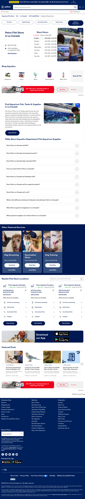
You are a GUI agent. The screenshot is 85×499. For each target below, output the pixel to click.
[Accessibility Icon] (12, 479)
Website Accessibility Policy (10, 419)
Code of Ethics (62, 407)
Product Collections (38, 428)
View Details (10, 323)
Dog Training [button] (59, 22)
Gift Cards (61, 419)
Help (2, 414)
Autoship (34, 421)
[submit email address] (21, 433)
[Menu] (2, 7)
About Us (61, 405)
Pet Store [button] (9, 22)
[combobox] (66, 279)
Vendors (60, 412)
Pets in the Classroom (38, 430)
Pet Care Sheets (37, 426)
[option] (12, 252)
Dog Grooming (36, 405)
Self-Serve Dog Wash (38, 409)
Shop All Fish (12, 133)
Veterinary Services (38, 414)
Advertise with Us (63, 428)
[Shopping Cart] (83, 7)
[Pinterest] (9, 454)
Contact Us (4, 416)
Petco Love (61, 416)
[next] (82, 364)
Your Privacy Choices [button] (37, 475)
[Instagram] (13, 454)
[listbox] (42, 252)
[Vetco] (4, 469)
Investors (61, 423)
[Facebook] (2, 454)
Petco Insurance (37, 416)
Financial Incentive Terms (9, 448)
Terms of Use (12, 447)
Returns (3, 402)
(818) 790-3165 (12, 45)
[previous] (3, 364)
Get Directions (12, 53)
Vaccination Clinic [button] (42, 22)
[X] (6, 454)
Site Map (52, 475)
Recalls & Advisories (7, 409)
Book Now (12, 265)
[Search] (75, 7)
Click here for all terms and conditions (59, 494)
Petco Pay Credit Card (39, 407)
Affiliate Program (63, 414)
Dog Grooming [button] (26, 22)
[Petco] (8, 7)
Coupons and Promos (65, 421)
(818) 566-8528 (63, 294)
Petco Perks (35, 402)
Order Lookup (5, 407)
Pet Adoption (36, 419)
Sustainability (62, 426)
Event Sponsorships (64, 409)
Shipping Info (5, 405)
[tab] (42, 145)
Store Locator (5, 412)
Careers (60, 402)
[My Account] (80, 7)
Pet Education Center (38, 423)
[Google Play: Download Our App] (17, 462)
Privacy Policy (24, 475)
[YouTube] (16, 454)
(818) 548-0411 (7, 294)
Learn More (11, 270)
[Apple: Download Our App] (6, 462)
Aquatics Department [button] (75, 23)
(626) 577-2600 (35, 294)
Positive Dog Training (38, 412)
